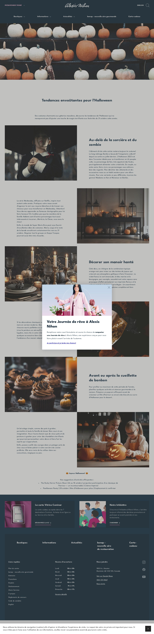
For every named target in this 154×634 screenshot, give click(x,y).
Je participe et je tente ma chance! (61, 343)
